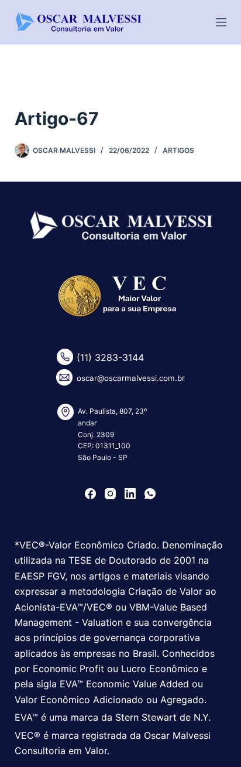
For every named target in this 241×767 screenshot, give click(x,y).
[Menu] (221, 22)
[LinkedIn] (130, 493)
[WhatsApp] (150, 493)
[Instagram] (110, 493)
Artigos (178, 150)
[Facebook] (90, 493)
